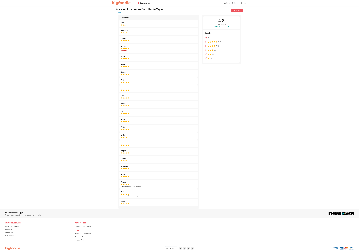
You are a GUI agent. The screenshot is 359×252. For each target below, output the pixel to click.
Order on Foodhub (12, 226)
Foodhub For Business (83, 226)
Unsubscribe (9, 236)
